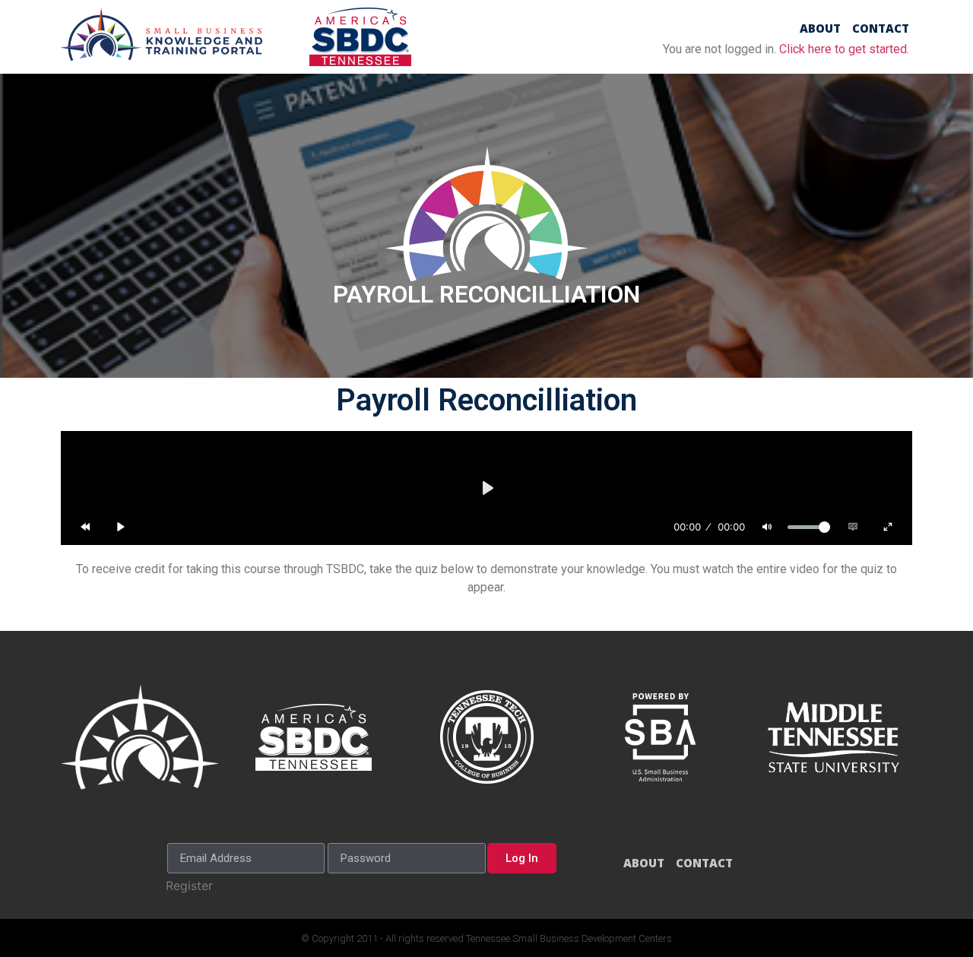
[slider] (809, 527)
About (820, 28)
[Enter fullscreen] (888, 526)
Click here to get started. (844, 49)
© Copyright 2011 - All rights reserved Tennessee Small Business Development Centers (486, 938)
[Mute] (767, 526)
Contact (880, 28)
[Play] (121, 526)
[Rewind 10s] (85, 526)
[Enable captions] (853, 526)
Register (189, 885)
